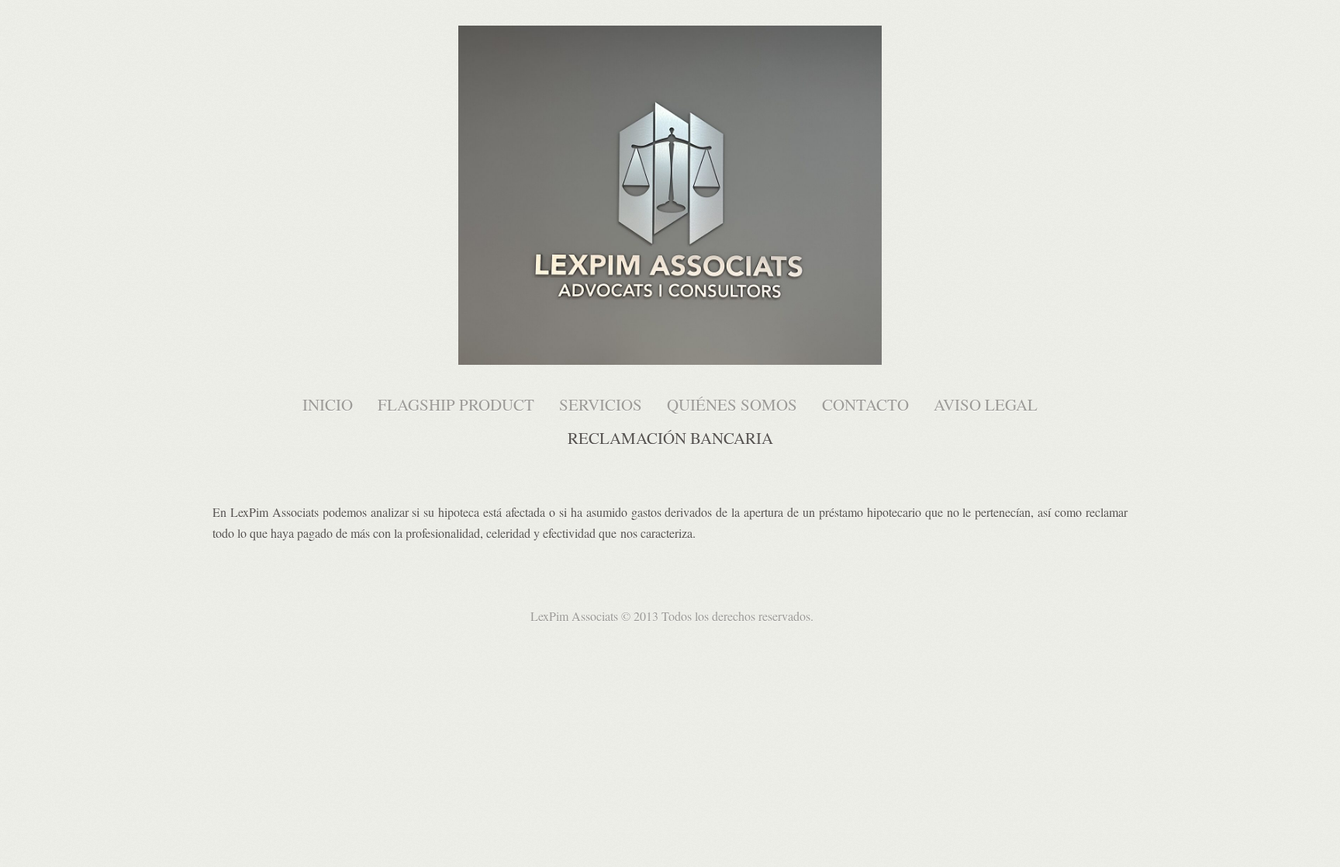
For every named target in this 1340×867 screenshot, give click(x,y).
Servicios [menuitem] (600, 404)
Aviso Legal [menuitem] (986, 404)
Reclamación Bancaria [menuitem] (670, 438)
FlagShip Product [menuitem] (456, 404)
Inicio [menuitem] (327, 404)
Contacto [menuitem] (865, 404)
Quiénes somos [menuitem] (732, 404)
